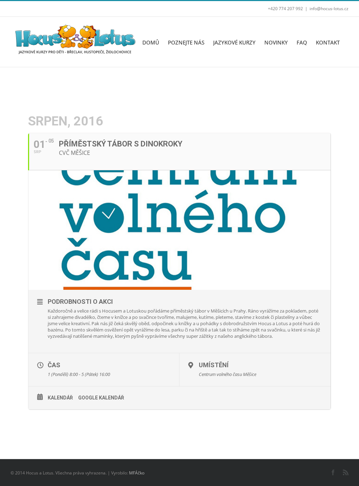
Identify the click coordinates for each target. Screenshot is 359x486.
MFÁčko (136, 473)
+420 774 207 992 (285, 9)
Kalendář (60, 398)
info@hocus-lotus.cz (329, 9)
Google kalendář (101, 398)
